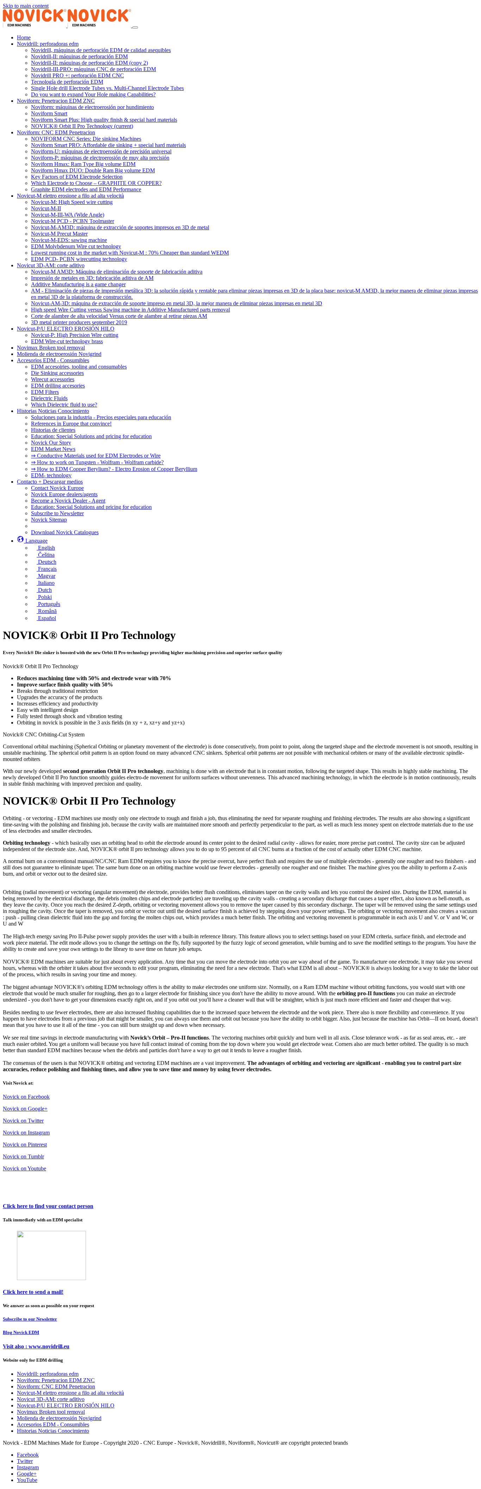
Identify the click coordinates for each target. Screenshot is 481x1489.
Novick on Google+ (25, 1109)
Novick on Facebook (26, 1097)
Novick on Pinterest (25, 1145)
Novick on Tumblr (23, 1156)
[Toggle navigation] (135, 27)
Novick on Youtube (24, 1168)
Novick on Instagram (26, 1133)
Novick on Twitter (23, 1121)
